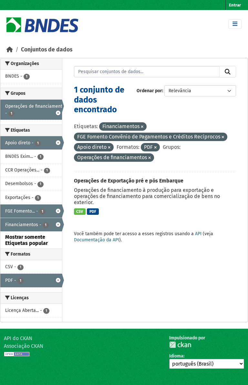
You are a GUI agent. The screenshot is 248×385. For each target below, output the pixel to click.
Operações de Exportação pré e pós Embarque (128, 181)
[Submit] (227, 72)
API (198, 233)
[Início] (9, 49)
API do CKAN (18, 338)
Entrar (235, 5)
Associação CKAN (23, 346)
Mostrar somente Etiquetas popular (26, 240)
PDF (92, 211)
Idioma (176, 356)
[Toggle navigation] (235, 24)
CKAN (180, 344)
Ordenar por (149, 91)
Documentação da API (96, 240)
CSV (79, 211)
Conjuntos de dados (46, 49)
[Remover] (142, 127)
